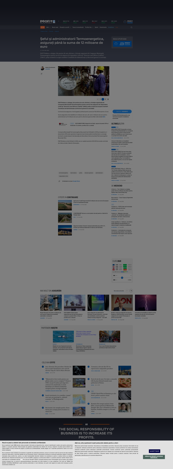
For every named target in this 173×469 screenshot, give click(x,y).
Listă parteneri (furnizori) (81, 458)
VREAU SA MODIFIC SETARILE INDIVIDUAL (154, 457)
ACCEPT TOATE (154, 451)
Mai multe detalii (15, 450)
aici (21, 459)
